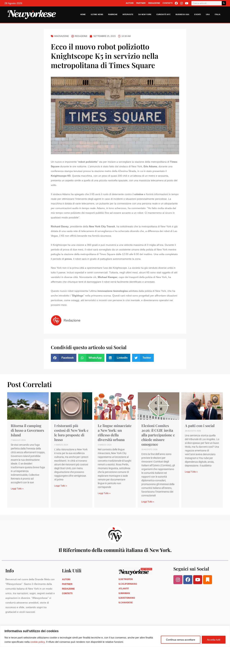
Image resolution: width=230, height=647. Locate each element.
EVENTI (197, 14)
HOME (83, 14)
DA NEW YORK (144, 14)
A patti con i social (200, 425)
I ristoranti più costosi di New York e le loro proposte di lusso (71, 432)
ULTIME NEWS (97, 14)
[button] (63, 358)
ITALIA (217, 14)
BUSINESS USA (182, 14)
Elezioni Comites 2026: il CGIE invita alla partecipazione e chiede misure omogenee (158, 435)
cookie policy (37, 641)
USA (208, 14)
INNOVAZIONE (61, 36)
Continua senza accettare (180, 639)
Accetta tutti (213, 639)
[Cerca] (224, 3)
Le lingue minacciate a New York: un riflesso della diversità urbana (115, 432)
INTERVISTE (128, 14)
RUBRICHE (113, 14)
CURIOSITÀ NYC (163, 14)
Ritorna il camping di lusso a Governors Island (27, 430)
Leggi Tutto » (17, 488)
